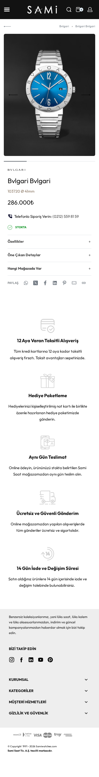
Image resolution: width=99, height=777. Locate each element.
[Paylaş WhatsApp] (26, 283)
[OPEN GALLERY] (49, 95)
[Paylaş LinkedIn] (55, 283)
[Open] (7, 9)
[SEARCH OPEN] (69, 9)
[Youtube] (40, 660)
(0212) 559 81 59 (66, 216)
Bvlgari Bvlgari (85, 26)
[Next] (86, 94)
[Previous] (13, 94)
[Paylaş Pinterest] (64, 283)
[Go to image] (15, 161)
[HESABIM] (90, 9)
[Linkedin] (31, 660)
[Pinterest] (50, 660)
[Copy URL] (83, 283)
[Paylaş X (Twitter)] (35, 283)
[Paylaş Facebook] (45, 283)
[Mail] (74, 283)
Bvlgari (64, 26)
